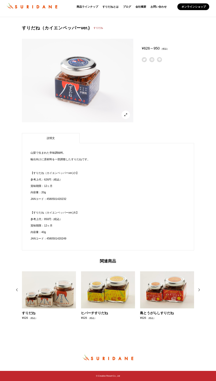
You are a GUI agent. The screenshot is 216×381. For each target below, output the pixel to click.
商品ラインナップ (87, 6)
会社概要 (141, 6)
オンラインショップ (194, 6)
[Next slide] (199, 290)
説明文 (51, 138)
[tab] (51, 138)
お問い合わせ (159, 6)
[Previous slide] (17, 290)
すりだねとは (110, 6)
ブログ (127, 6)
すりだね (98, 27)
